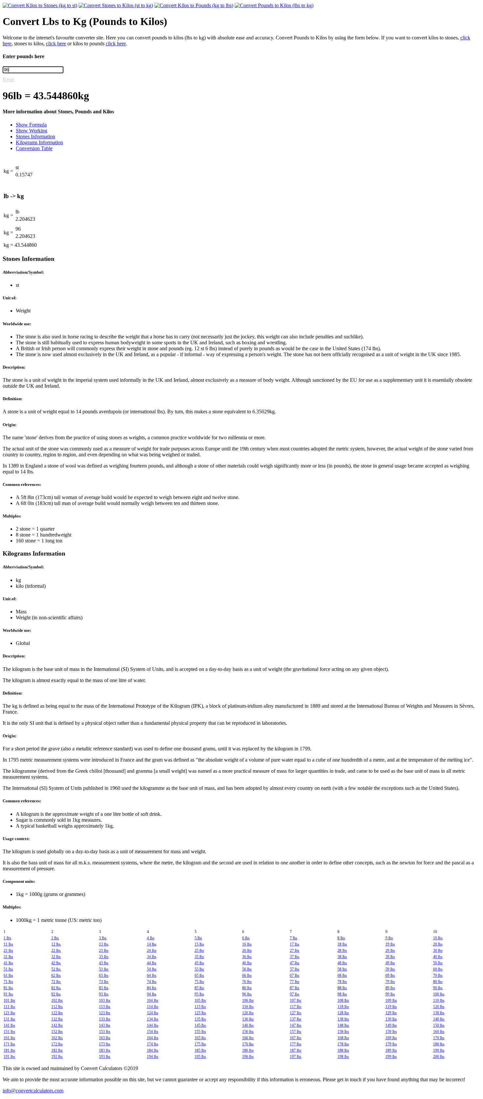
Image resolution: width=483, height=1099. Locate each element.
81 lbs (8, 988)
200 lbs (439, 1056)
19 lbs (390, 944)
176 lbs (248, 1044)
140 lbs (439, 1019)
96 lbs (247, 994)
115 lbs (200, 1006)
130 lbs (439, 1013)
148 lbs (343, 1025)
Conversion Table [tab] (34, 148)
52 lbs (56, 969)
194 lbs (152, 1056)
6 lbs (246, 938)
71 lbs (8, 981)
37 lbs (294, 956)
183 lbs (104, 1050)
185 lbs (200, 1050)
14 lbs (151, 944)
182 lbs (57, 1050)
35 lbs (199, 956)
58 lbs (342, 969)
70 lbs (438, 975)
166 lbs (248, 1038)
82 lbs (56, 988)
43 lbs (103, 963)
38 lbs (342, 956)
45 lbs (199, 963)
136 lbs (248, 1019)
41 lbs (8, 963)
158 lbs (343, 1031)
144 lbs (152, 1025)
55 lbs (199, 969)
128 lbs (343, 1013)
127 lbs (295, 1013)
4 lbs (150, 938)
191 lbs (9, 1056)
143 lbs (104, 1025)
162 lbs (57, 1038)
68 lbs (342, 975)
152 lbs (57, 1031)
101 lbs (9, 1000)
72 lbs (56, 981)
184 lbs (152, 1050)
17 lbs (294, 944)
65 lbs (199, 975)
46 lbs (247, 963)
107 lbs (295, 1000)
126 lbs (248, 1013)
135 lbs (200, 1019)
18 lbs (342, 944)
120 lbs (439, 1006)
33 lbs (103, 956)
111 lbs (9, 1006)
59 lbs (390, 969)
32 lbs (56, 956)
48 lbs (342, 963)
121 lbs (9, 1013)
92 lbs (56, 994)
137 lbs (295, 1019)
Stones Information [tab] (35, 136)
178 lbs (343, 1044)
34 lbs (151, 956)
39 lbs (390, 956)
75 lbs (199, 981)
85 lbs (199, 988)
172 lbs (57, 1044)
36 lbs (247, 956)
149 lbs (391, 1025)
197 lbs (295, 1056)
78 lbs (342, 981)
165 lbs (200, 1038)
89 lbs (390, 988)
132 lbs (57, 1019)
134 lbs (152, 1019)
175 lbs (200, 1044)
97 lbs (294, 994)
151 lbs (9, 1031)
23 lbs (103, 950)
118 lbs (343, 1006)
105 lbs (200, 1000)
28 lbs (342, 950)
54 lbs (151, 969)
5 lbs (198, 938)
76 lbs (247, 981)
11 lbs (8, 944)
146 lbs (248, 1025)
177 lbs (295, 1044)
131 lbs (9, 1019)
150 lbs (439, 1025)
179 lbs (391, 1044)
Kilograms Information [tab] (39, 142)
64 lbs (151, 975)
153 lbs (104, 1031)
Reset (8, 79)
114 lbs (152, 1006)
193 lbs (104, 1056)
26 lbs (247, 950)
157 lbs (295, 1031)
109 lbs (391, 1000)
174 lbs (152, 1044)
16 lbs (247, 944)
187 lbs (295, 1050)
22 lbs (56, 950)
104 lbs (152, 1000)
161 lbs (9, 1038)
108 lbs (343, 1000)
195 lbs (200, 1056)
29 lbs (390, 950)
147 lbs (295, 1025)
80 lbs (438, 981)
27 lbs (294, 950)
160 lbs (439, 1031)
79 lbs (390, 981)
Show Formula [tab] (31, 124)
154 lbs (152, 1031)
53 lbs (103, 969)
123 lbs (104, 1013)
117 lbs (295, 1006)
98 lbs (342, 994)
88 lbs (342, 988)
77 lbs (294, 981)
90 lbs (438, 988)
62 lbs (56, 975)
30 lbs (438, 950)
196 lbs (248, 1056)
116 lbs (248, 1006)
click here (56, 43)
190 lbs (439, 1050)
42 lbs (56, 963)
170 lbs (439, 1038)
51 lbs (8, 969)
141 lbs (9, 1025)
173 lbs (104, 1044)
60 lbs (438, 969)
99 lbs (390, 994)
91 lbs (8, 994)
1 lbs (7, 938)
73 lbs (103, 981)
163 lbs (104, 1038)
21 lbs (8, 950)
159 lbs (391, 1031)
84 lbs (151, 988)
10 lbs (438, 938)
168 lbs (343, 1038)
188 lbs (343, 1050)
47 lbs (294, 963)
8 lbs (341, 938)
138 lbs (343, 1019)
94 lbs (151, 994)
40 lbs (438, 956)
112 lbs (57, 1006)
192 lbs (57, 1056)
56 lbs (247, 969)
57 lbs (294, 969)
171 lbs (9, 1044)
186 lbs (248, 1050)
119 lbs (391, 1006)
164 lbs (152, 1038)
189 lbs (391, 1050)
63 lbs (103, 975)
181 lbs (9, 1050)
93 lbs (103, 994)
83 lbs (103, 988)
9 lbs (389, 938)
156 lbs (248, 1031)
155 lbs (200, 1031)
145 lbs (200, 1025)
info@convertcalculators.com (33, 1090)
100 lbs (439, 994)
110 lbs (439, 1000)
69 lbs (390, 975)
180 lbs (439, 1044)
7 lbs (293, 938)
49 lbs (390, 963)
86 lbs (247, 988)
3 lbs (102, 938)
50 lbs (438, 963)
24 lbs (151, 950)
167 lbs (295, 1038)
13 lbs (103, 944)
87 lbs (294, 988)
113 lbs (104, 1006)
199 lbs (391, 1056)
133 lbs (104, 1019)
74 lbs (151, 981)
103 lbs (104, 1000)
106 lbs (248, 1000)
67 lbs (294, 975)
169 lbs (391, 1038)
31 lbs (8, 956)
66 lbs (247, 975)
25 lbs (199, 950)
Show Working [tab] (31, 130)
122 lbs (57, 1013)
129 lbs (391, 1013)
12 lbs (56, 944)
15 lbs (199, 944)
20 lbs (438, 944)
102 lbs (57, 1000)
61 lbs (8, 975)
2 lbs (55, 938)
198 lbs (343, 1056)
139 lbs (391, 1019)
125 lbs (200, 1013)
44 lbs (151, 963)
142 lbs (57, 1025)
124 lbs (152, 1013)
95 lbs (199, 994)
